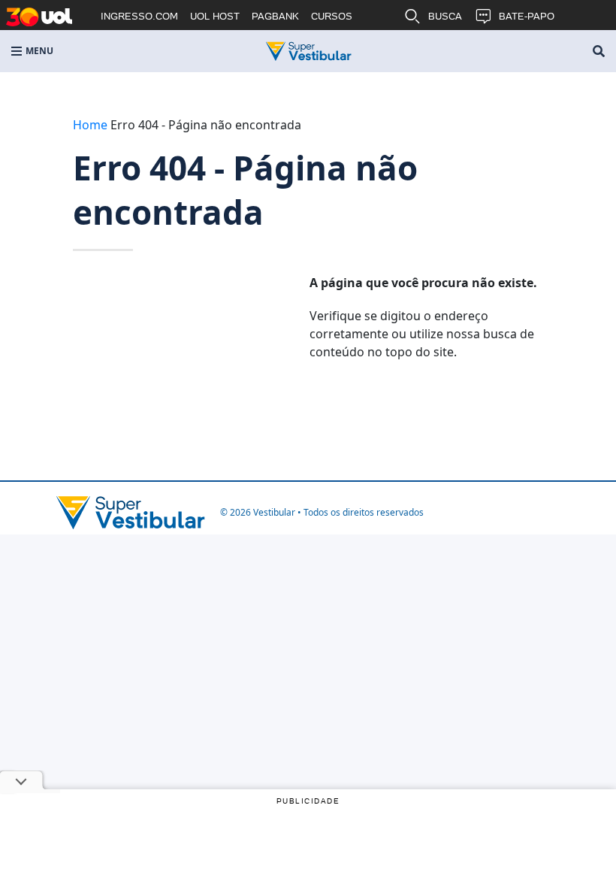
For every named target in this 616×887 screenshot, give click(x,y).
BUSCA (445, 16)
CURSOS (331, 16)
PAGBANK (275, 16)
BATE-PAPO (526, 16)
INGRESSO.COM (139, 16)
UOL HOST (215, 16)
